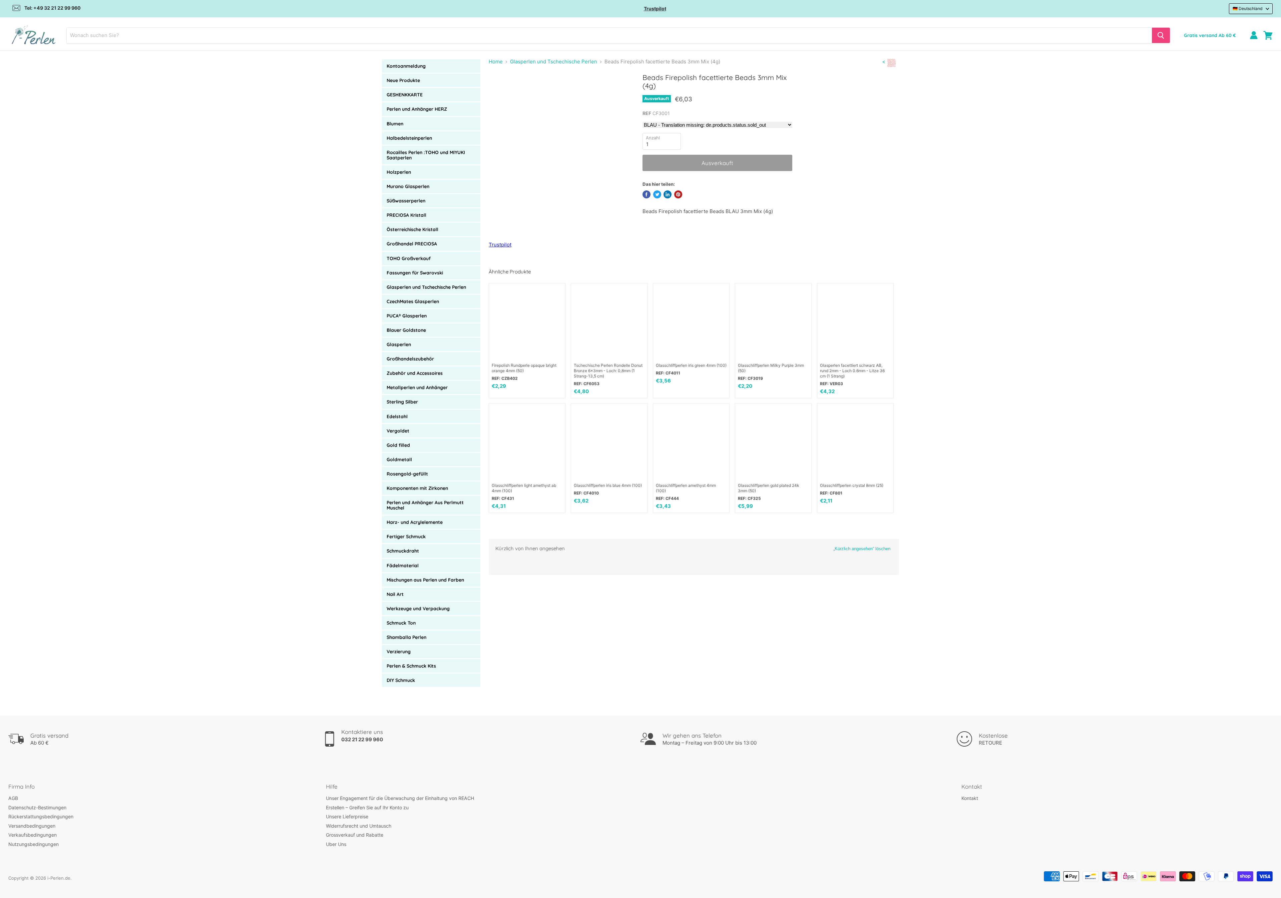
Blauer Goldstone (406, 330)
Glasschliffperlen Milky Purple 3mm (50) (771, 368)
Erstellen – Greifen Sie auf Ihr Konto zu (367, 807)
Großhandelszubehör (410, 359)
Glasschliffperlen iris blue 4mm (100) (608, 485)
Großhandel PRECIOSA (412, 244)
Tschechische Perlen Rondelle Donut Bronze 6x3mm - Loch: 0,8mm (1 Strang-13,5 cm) (608, 370)
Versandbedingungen (31, 826)
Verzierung (399, 652)
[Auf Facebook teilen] (647, 194)
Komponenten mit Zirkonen (417, 488)
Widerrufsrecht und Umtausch (358, 826)
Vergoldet (398, 431)
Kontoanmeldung (406, 66)
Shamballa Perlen (406, 637)
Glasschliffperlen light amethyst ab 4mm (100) (524, 488)
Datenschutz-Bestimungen (37, 807)
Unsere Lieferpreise (347, 816)
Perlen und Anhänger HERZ (417, 109)
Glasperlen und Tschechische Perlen (426, 287)
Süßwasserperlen (406, 201)
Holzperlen (399, 172)
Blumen (395, 124)
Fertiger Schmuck (406, 537)
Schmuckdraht (403, 551)
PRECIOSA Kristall (406, 215)
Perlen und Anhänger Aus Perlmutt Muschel (425, 505)
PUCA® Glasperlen (407, 316)
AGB (13, 798)
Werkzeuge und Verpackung (418, 609)
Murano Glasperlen (408, 186)
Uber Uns (336, 844)
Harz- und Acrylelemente (415, 522)
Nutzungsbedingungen (33, 844)
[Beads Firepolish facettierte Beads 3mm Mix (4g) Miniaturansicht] (503, 92)
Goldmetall (399, 460)
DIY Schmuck (401, 680)
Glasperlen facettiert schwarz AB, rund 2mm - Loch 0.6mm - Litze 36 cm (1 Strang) (852, 370)
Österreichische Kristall (412, 229)
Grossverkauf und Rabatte (354, 835)
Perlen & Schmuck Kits (411, 666)
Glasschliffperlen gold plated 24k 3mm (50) (768, 488)
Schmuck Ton (401, 623)
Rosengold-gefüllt (407, 474)
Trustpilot (655, 8)
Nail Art (395, 594)
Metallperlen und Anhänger (417, 387)
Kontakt (969, 798)
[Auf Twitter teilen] (657, 194)
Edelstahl (397, 416)
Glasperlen (399, 344)
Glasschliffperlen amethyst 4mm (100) (686, 488)
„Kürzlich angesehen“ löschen (861, 548)
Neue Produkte (403, 80)
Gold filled (398, 445)
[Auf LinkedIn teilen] (668, 194)
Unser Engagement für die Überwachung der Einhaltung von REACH (400, 798)
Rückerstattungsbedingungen (40, 816)
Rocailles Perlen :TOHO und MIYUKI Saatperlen (426, 155)
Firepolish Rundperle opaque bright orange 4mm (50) (524, 368)
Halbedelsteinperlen (409, 138)
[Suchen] (1161, 35)
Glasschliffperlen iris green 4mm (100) (691, 365)
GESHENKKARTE (405, 95)
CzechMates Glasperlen (413, 301)
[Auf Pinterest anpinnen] (678, 194)
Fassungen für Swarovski (415, 273)
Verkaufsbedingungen (32, 835)
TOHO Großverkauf (409, 258)
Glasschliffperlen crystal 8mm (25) (851, 485)
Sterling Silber (402, 402)
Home (496, 61)
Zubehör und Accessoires (415, 373)
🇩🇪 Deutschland (1248, 8)
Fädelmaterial (403, 566)
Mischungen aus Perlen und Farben (425, 580)
